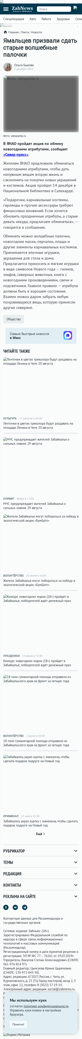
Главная (13, 32)
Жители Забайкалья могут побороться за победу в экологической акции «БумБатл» (39, 583)
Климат (8, 498)
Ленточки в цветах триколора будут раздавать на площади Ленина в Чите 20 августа (38, 425)
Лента (25, 32)
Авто (33, 19)
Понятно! (18, 1024)
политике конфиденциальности (46, 1006)
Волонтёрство (13, 575)
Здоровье (63, 19)
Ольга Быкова (24, 65)
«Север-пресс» (15, 154)
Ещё (39, 834)
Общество (14, 319)
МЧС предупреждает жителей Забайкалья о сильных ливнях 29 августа (34, 506)
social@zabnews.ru (61, 989)
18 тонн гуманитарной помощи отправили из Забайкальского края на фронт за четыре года (36, 743)
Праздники (11, 655)
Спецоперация (13, 19)
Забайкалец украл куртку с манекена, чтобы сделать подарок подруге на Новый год (40, 823)
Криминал (11, 816)
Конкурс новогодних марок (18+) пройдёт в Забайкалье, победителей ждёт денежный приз (37, 663)
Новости (36, 32)
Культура (10, 418)
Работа (46, 19)
